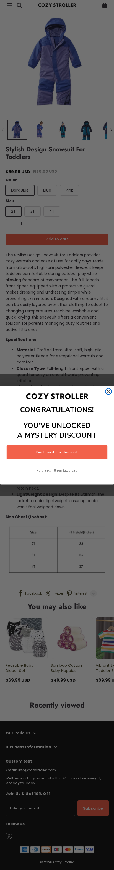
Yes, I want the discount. (57, 452)
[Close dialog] (108, 391)
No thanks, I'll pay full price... (56, 470)
